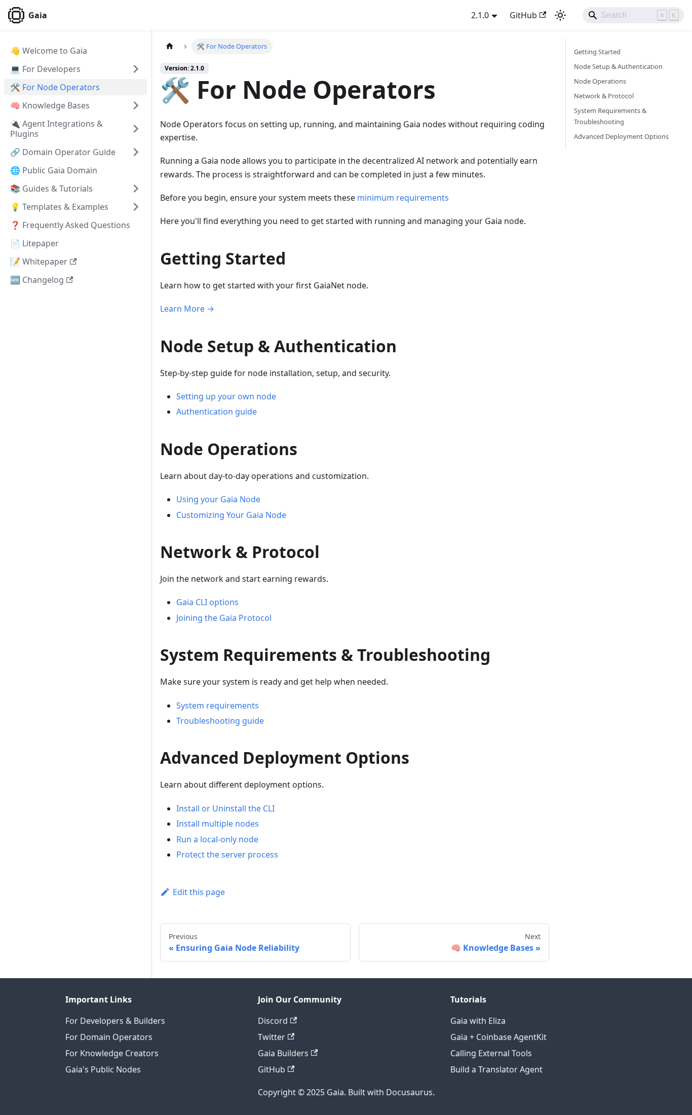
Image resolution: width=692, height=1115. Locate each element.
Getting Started (597, 51)
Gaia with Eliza (478, 1020)
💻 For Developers (45, 69)
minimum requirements (403, 197)
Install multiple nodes (217, 823)
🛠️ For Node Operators (55, 87)
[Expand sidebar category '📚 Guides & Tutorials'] (136, 188)
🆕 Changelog (37, 279)
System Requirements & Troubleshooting (610, 116)
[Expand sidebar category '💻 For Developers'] (136, 69)
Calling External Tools (491, 1053)
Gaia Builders (283, 1053)
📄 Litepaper (34, 243)
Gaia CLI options (207, 602)
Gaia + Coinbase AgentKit (498, 1037)
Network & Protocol (604, 95)
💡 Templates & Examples (59, 206)
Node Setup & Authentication (618, 66)
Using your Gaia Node (218, 499)
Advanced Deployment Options (621, 136)
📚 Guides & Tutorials (51, 188)
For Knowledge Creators (112, 1053)
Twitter (271, 1037)
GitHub (523, 15)
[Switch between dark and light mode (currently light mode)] (560, 15)
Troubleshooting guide (220, 720)
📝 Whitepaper (38, 261)
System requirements (217, 705)
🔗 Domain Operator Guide (63, 152)
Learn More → (187, 308)
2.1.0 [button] (480, 15)
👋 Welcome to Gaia (48, 50)
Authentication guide (216, 411)
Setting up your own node (226, 396)
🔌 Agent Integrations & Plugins (56, 128)
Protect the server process (227, 854)
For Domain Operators (108, 1037)
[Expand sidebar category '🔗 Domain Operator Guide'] (136, 152)
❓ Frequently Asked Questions (70, 225)
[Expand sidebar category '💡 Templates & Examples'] (136, 207)
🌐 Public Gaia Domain (53, 170)
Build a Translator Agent (496, 1069)
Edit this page (199, 892)
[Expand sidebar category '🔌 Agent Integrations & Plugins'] (136, 129)
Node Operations (600, 81)
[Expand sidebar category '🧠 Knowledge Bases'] (136, 105)
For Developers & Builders (115, 1020)
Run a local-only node (217, 839)
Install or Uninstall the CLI (225, 808)
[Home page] (169, 46)
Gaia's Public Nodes (103, 1069)
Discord (273, 1020)
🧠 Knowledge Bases (50, 105)
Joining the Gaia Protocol (224, 617)
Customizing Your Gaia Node (231, 515)
